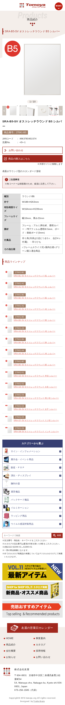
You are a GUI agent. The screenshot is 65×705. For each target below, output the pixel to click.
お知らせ (11, 657)
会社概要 (11, 650)
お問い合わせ (16, 150)
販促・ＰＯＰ (17, 467)
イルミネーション (20, 508)
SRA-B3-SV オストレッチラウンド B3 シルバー (34, 320)
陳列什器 (15, 483)
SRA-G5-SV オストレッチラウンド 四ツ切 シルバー (36, 398)
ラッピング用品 (19, 516)
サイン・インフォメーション (25, 451)
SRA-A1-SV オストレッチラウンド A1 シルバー (34, 287)
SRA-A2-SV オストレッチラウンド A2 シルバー (34, 309)
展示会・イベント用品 (22, 459)
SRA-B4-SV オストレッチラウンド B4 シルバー (34, 342)
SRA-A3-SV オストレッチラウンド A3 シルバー (34, 331)
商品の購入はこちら (19, 158)
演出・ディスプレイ (21, 475)
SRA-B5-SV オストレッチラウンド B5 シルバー (34, 365)
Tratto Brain (39, 701)
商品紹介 (11, 644)
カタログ (40, 644)
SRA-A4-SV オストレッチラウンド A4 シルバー (34, 353)
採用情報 (40, 650)
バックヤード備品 (20, 500)
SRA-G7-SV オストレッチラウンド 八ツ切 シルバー (36, 420)
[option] (32, 68)
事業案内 (40, 638)
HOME (9, 638)
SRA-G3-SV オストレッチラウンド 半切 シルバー (35, 376)
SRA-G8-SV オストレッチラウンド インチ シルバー (36, 431)
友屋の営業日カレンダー (37, 627)
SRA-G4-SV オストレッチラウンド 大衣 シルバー (35, 387)
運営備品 (15, 491)
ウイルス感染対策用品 (22, 524)
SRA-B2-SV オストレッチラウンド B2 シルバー (34, 298)
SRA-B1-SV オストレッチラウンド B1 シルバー (34, 276)
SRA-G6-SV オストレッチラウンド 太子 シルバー (35, 409)
